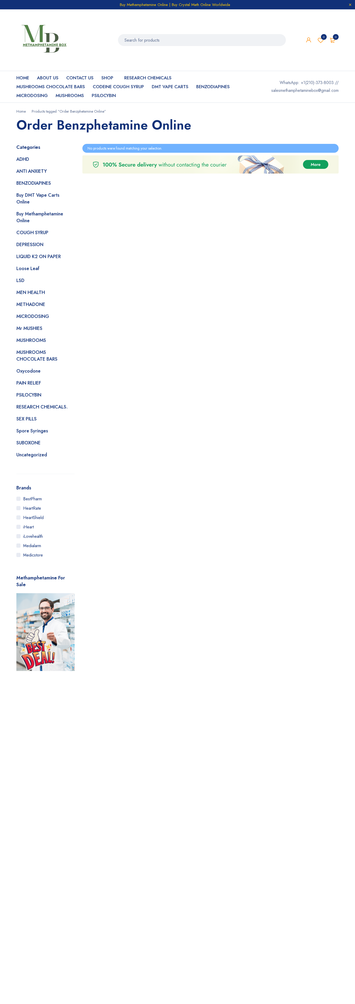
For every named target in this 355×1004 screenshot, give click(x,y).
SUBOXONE (28, 442)
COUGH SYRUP (32, 232)
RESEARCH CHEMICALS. (42, 407)
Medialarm (32, 546)
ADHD (22, 159)
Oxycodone (28, 371)
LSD (20, 280)
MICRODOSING (32, 316)
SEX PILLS (26, 418)
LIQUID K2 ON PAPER (38, 256)
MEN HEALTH (30, 292)
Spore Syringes (32, 430)
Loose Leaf (28, 268)
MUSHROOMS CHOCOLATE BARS (36, 355)
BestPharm (32, 499)
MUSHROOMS (31, 340)
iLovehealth (33, 536)
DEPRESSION (29, 244)
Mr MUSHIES (29, 328)
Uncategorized (31, 454)
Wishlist (324, 37)
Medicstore (33, 555)
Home (21, 111)
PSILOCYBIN (28, 395)
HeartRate (32, 508)
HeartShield (33, 518)
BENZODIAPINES (33, 183)
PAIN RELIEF (28, 383)
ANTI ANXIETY (31, 171)
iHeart (28, 527)
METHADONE (30, 304)
